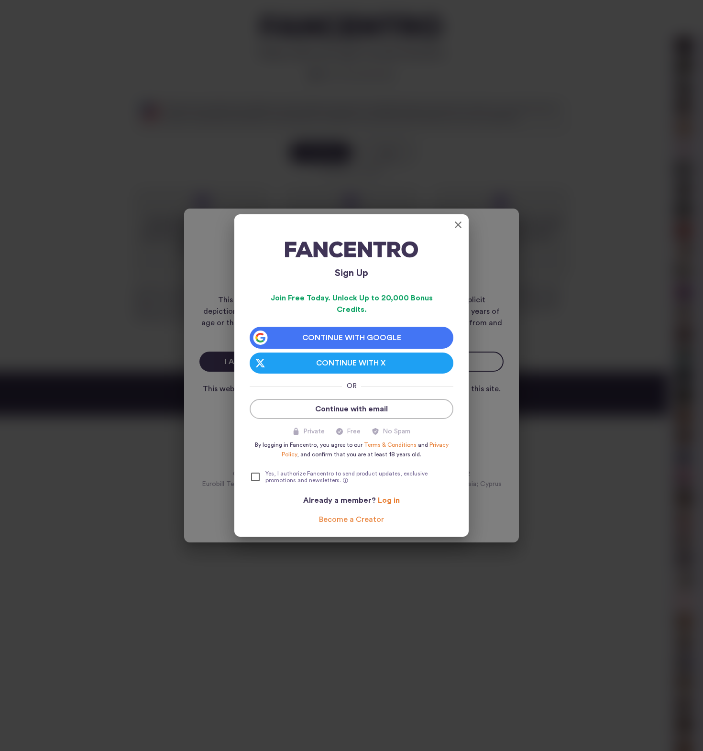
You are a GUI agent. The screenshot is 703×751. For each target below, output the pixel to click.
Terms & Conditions (390, 445)
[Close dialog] (458, 225)
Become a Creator (351, 519)
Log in (389, 500)
